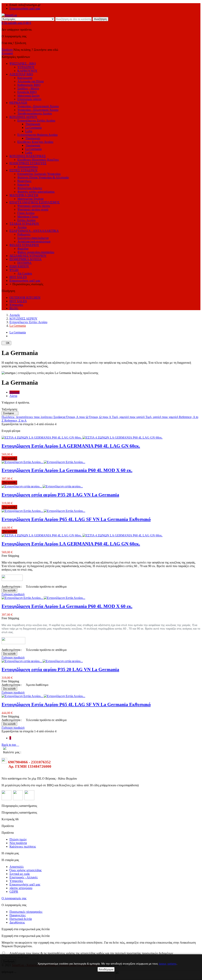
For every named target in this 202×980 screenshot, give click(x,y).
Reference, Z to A (15, 420)
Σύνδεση (7, 49)
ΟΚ (6, 343)
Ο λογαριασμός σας (14, 898)
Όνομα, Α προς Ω (77, 417)
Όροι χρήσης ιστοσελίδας (25, 870)
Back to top (10, 744)
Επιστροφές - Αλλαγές (23, 877)
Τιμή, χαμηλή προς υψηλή (128, 417)
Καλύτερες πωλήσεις (22, 846)
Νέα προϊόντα (18, 843)
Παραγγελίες (17, 915)
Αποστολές (16, 866)
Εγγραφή (7, 53)
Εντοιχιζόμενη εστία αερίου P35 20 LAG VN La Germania (60, 494)
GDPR (13, 891)
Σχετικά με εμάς (19, 873)
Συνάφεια (10, 413)
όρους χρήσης (168, 963)
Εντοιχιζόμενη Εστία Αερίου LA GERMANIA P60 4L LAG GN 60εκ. (71, 445)
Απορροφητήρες (27, 166)
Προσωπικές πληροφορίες (25, 911)
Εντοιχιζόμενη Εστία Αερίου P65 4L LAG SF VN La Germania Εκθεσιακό (76, 519)
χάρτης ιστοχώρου (20, 888)
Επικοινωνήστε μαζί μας (24, 8)
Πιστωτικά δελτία (20, 919)
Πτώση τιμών (18, 839)
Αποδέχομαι (106, 969)
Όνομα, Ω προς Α (100, 417)
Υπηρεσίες (16, 881)
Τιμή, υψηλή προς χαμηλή (162, 417)
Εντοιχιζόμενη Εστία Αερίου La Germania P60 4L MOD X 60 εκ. (67, 470)
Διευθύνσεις (17, 922)
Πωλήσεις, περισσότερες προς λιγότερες (27, 417)
